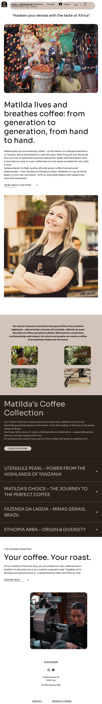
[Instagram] (48, 670)
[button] (84, 4)
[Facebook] (53, 670)
